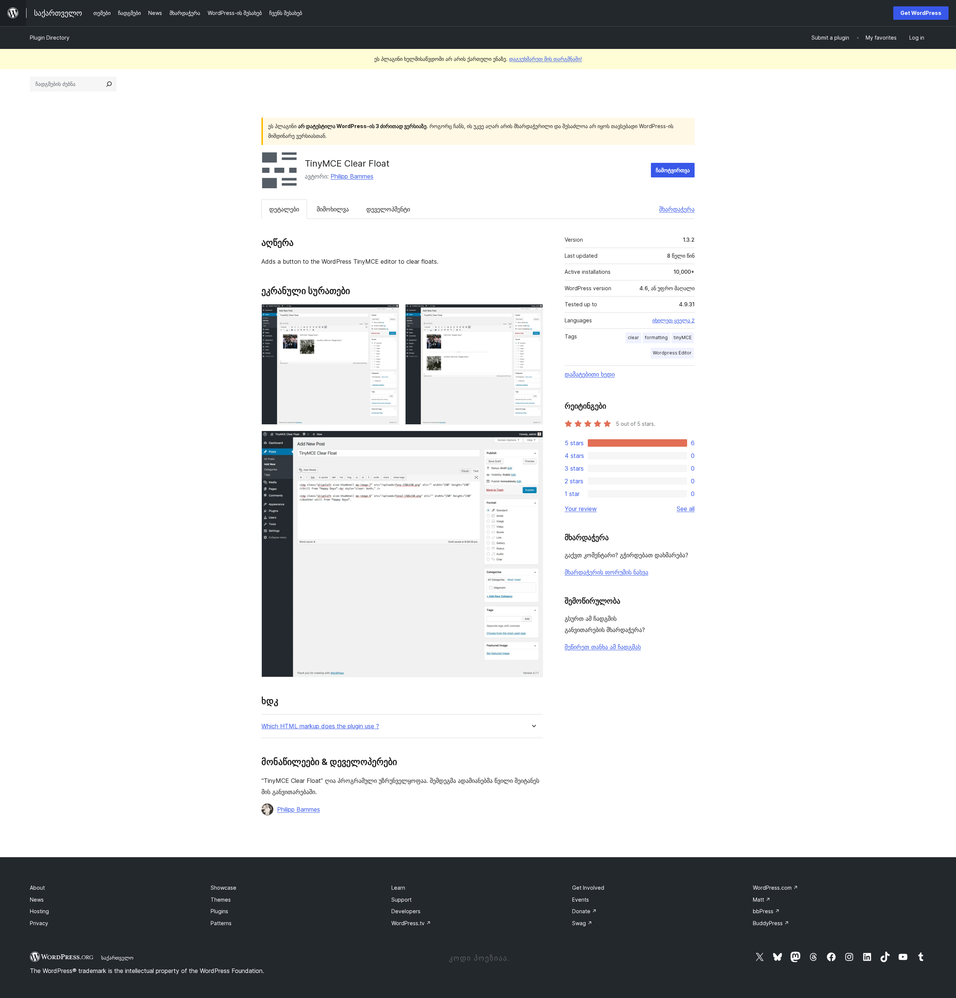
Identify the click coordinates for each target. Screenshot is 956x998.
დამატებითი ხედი (590, 374)
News (37, 899)
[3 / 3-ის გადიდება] (533, 440)
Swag (582, 923)
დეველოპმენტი (388, 209)
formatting (656, 337)
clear (633, 337)
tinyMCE (683, 337)
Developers (405, 911)
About (37, 887)
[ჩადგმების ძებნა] (109, 84)
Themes (221, 899)
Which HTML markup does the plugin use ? (320, 726)
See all (686, 508)
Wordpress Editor (672, 353)
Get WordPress (920, 13)
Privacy (39, 923)
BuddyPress (771, 923)
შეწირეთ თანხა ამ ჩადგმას (603, 647)
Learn (398, 887)
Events (580, 899)
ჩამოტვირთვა (673, 170)
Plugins (219, 911)
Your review (581, 508)
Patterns (221, 923)
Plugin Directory (49, 37)
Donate (584, 911)
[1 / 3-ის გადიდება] (389, 314)
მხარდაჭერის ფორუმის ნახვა (606, 572)
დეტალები (284, 209)
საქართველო (117, 958)
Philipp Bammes (351, 176)
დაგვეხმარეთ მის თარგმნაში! (545, 59)
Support (401, 899)
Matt (761, 899)
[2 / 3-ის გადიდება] (533, 314)
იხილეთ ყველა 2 (673, 320)
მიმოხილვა (333, 209)
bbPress (766, 911)
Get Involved (588, 887)
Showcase (223, 887)
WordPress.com (775, 887)
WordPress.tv (411, 923)
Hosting (39, 911)
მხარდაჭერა (677, 209)
